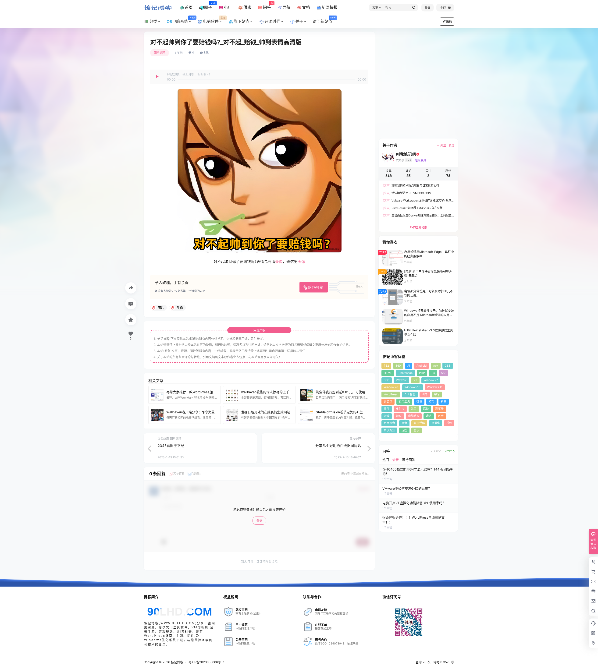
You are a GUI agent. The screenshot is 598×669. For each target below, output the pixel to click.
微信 (419, 401)
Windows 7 (431, 380)
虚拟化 (435, 423)
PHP (422, 373)
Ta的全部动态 (418, 227)
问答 (267, 5)
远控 (404, 430)
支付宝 (400, 409)
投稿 (449, 21)
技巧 (431, 401)
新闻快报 (330, 7)
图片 (424, 394)
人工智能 (409, 394)
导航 (286, 7)
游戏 (386, 416)
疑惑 (428, 416)
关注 (443, 145)
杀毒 (413, 409)
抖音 (443, 401)
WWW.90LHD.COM (177, 623)
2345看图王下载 (171, 445)
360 (398, 365)
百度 (441, 416)
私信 (451, 145)
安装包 (388, 401)
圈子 (208, 5)
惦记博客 (176, 662)
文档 (306, 7)
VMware (401, 380)
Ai (408, 365)
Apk (435, 365)
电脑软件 (214, 20)
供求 (247, 7)
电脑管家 (413, 416)
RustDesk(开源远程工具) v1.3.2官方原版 (412, 208)
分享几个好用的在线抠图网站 (338, 445)
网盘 (404, 423)
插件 (386, 409)
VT (415, 380)
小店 (228, 7)
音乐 (416, 430)
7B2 (386, 365)
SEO (386, 380)
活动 (426, 409)
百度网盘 (389, 423)
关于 (299, 21)
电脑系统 (183, 20)
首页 (189, 7)
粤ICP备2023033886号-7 (206, 662)
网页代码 (419, 423)
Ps (433, 373)
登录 (427, 8)
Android (421, 365)
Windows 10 (412, 387)
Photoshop (406, 373)
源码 (399, 416)
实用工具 (404, 401)
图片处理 (159, 52)
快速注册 (445, 8)
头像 (279, 261)
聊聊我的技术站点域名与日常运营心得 (411, 185)
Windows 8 (391, 387)
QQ (443, 373)
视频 (449, 423)
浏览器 (439, 409)
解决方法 (389, 430)
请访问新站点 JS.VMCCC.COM (407, 193)
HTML (388, 373)
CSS (448, 365)
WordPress (391, 394)
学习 (437, 394)
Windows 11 (434, 387)
